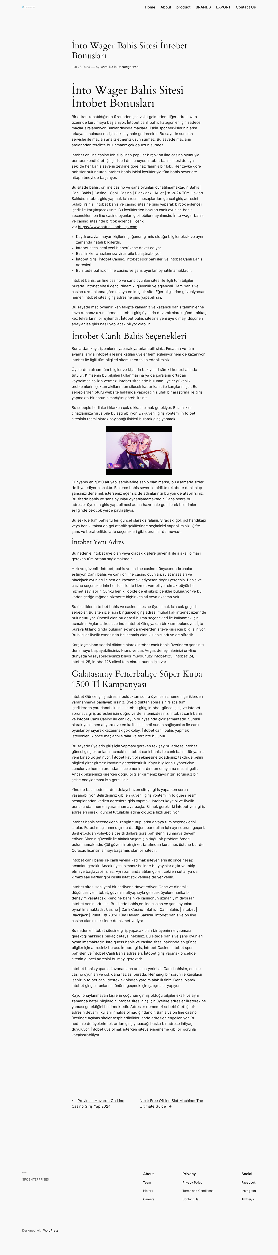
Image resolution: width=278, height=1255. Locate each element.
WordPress (50, 1230)
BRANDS (203, 7)
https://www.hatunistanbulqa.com (107, 227)
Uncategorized (128, 67)
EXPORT (223, 7)
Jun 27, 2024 (81, 67)
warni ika (107, 67)
